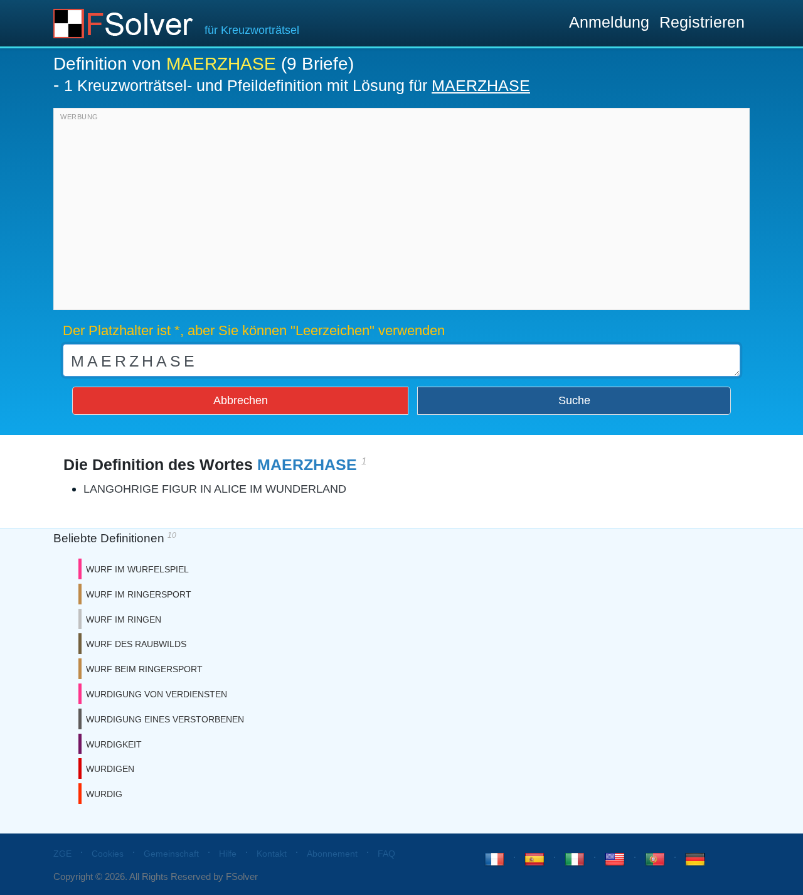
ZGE (62, 854)
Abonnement (332, 854)
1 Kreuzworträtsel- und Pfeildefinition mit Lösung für (297, 85)
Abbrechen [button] (240, 400)
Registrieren (702, 22)
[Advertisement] (401, 212)
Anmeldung (609, 22)
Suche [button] (574, 400)
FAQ (386, 854)
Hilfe (228, 854)
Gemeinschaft (171, 854)
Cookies (108, 854)
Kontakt (272, 854)
